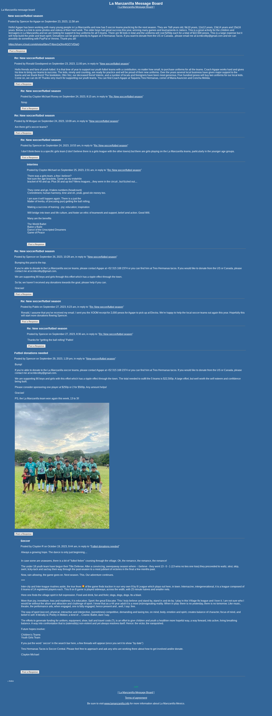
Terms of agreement (136, 697)
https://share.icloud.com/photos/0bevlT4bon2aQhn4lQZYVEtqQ (43, 44)
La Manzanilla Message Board (136, 7)
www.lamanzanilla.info (116, 703)
